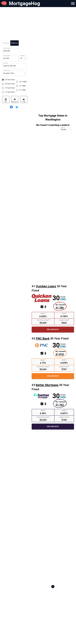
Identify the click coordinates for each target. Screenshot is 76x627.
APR (63, 314)
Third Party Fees (42, 320)
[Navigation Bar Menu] (73, 3)
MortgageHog (24, 3)
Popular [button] (63, 129)
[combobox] (14, 66)
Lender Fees (63, 320)
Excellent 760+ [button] (8, 73)
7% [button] (21, 58)
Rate (42, 314)
